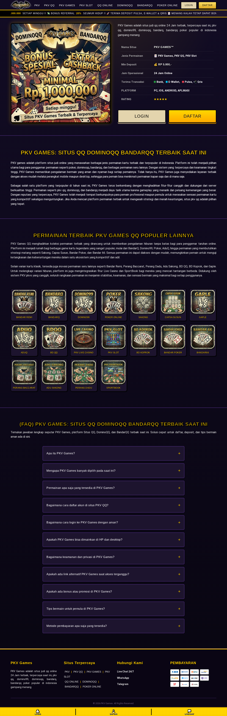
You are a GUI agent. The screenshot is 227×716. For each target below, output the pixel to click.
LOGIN (142, 116)
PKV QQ (49, 5)
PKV (37, 5)
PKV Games (162, 47)
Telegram (122, 684)
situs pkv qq (191, 199)
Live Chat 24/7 (125, 671)
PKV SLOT (86, 5)
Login (189, 5)
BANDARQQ (145, 5)
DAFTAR (192, 116)
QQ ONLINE (105, 5)
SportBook (131, 271)
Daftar (207, 5)
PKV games (18, 163)
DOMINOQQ (125, 5)
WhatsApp (123, 677)
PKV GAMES (67, 5)
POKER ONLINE (167, 5)
